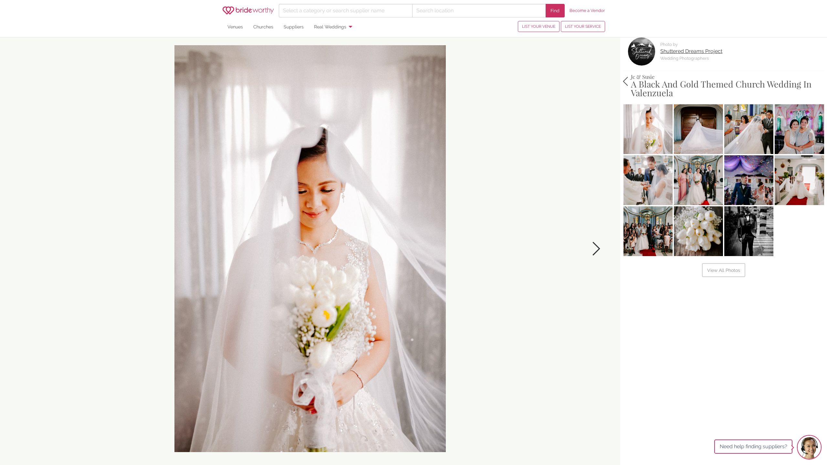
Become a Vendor (587, 10)
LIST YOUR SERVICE (583, 26)
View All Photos (723, 270)
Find (555, 10)
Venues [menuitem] (235, 26)
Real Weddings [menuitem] (330, 26)
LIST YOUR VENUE (538, 26)
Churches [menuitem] (263, 26)
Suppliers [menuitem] (294, 26)
